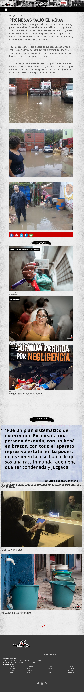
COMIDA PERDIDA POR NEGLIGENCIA (25, 393)
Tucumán (12, 670)
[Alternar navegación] (6, 9)
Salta (49, 672)
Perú (26, 662)
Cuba (4, 660)
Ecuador (39, 660)
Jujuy (12, 677)
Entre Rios (30, 666)
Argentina (6, 662)
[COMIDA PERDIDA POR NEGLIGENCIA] (41, 367)
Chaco (49, 670)
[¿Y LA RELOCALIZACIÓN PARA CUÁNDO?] (41, 318)
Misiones (70, 670)
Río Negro (49, 666)
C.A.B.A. (12, 666)
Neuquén (29, 668)
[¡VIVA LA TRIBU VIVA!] (41, 519)
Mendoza (49, 668)
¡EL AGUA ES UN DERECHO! (16, 613)
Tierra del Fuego (70, 675)
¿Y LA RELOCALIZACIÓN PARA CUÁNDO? (27, 344)
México (21, 660)
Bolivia (21, 662)
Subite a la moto (48, 652)
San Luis (30, 670)
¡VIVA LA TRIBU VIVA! (12, 550)
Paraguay (27, 660)
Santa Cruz (71, 672)
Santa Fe (29, 672)
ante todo (46, 643)
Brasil (33, 662)
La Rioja (29, 677)
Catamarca (71, 668)
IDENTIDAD (14, 294)
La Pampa (70, 666)
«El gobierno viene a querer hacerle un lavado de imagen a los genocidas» (41, 486)
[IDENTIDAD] (41, 268)
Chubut (12, 672)
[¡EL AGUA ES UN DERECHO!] (41, 581)
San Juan (29, 675)
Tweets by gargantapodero (41, 626)
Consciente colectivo (50, 649)
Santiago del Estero (49, 675)
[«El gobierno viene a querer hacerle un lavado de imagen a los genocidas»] (41, 453)
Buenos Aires (12, 675)
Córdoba (12, 668)
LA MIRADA (46, 646)
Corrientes (71, 677)
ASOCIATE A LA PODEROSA (50, 655)
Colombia (14, 660)
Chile (33, 660)
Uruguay (13, 662)
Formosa (49, 677)
